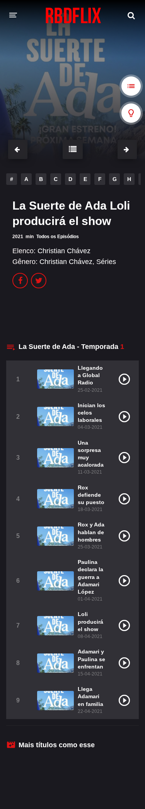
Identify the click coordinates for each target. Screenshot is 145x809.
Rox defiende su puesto (91, 494)
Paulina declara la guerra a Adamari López (90, 577)
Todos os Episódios (57, 236)
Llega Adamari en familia (90, 696)
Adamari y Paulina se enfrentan (91, 658)
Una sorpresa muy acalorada (91, 454)
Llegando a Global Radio (90, 375)
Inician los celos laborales (91, 412)
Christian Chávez (64, 251)
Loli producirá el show (90, 621)
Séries (106, 262)
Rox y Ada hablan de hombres (91, 531)
